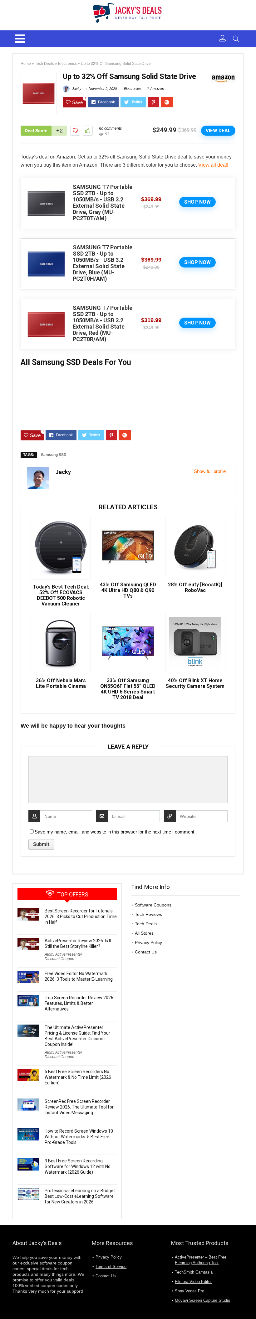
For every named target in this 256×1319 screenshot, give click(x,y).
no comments (110, 128)
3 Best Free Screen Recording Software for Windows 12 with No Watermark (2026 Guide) (78, 1166)
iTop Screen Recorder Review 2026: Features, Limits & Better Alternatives (79, 1003)
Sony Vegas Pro (189, 1291)
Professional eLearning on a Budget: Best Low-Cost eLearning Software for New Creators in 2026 (80, 1196)
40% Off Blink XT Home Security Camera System (195, 683)
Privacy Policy (148, 942)
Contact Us (146, 951)
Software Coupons (153, 904)
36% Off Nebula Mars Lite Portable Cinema (61, 683)
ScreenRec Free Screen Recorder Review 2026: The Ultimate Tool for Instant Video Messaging (79, 1107)
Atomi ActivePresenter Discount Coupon (63, 956)
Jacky (76, 89)
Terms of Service (111, 1266)
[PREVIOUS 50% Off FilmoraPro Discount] (6, 1303)
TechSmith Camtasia (194, 1272)
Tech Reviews (148, 914)
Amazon (157, 88)
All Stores (144, 933)
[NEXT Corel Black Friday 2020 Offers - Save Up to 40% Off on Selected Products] (250, 1303)
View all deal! (213, 165)
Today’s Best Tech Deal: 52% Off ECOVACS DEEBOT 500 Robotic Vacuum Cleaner (61, 595)
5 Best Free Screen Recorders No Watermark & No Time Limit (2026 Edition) (78, 1077)
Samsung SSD (53, 455)
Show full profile (210, 471)
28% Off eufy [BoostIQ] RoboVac (195, 587)
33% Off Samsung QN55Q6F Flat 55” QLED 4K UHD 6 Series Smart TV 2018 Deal (127, 689)
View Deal (218, 130)
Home (26, 63)
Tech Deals (44, 63)
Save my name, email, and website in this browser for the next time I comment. (115, 831)
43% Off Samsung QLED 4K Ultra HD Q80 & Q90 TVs (128, 590)
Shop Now (197, 202)
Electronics (67, 63)
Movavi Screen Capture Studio (202, 1300)
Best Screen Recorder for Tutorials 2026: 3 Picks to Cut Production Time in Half (81, 916)
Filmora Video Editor (193, 1281)
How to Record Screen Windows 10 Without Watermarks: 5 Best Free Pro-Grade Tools (79, 1137)
